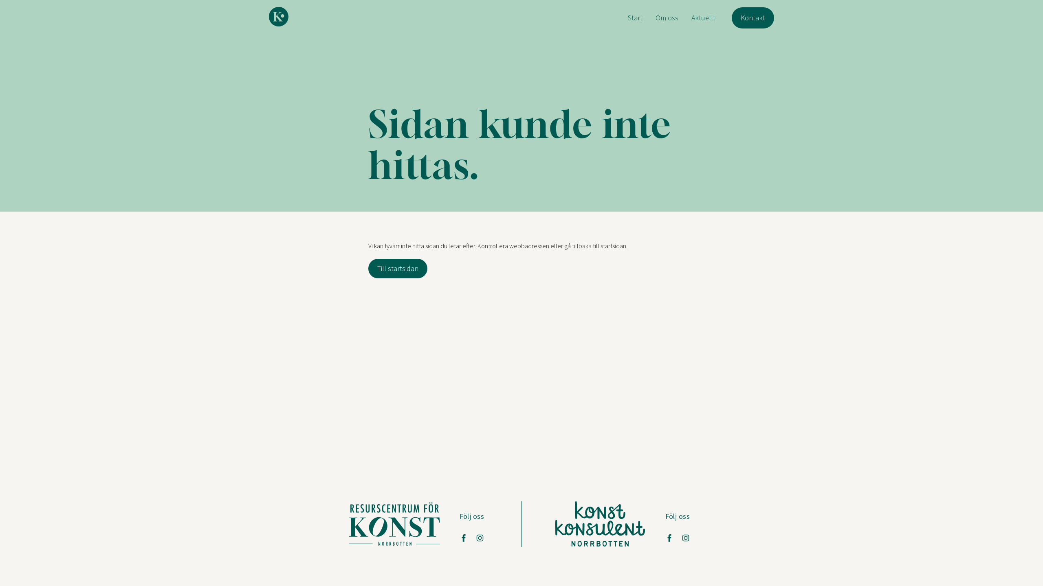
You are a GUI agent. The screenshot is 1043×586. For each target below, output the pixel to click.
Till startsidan (397, 268)
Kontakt (753, 17)
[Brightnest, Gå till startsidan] (278, 16)
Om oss (667, 17)
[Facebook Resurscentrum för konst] (464, 538)
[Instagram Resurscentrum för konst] (480, 538)
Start (635, 17)
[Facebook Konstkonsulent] (669, 538)
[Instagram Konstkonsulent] (686, 538)
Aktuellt (703, 17)
